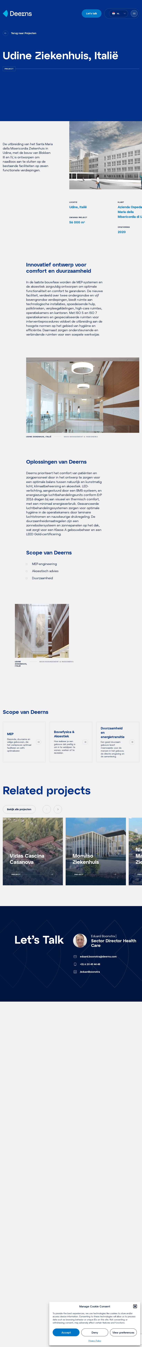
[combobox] (118, 13)
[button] (135, 1306)
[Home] (17, 13)
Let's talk (91, 13)
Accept (66, 1332)
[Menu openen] (134, 13)
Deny (95, 1332)
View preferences (123, 1332)
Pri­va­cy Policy (94, 1340)
